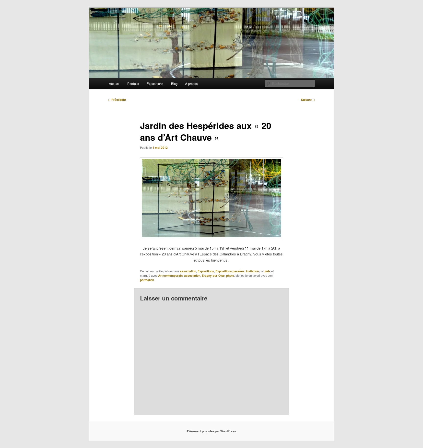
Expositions (155, 83)
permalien (147, 280)
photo (230, 275)
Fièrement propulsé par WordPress (211, 431)
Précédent (117, 99)
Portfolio (133, 83)
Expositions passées (230, 271)
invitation (252, 271)
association (188, 271)
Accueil (114, 83)
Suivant (308, 99)
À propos (191, 83)
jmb (267, 271)
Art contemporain (170, 275)
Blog (174, 83)
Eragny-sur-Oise (213, 275)
